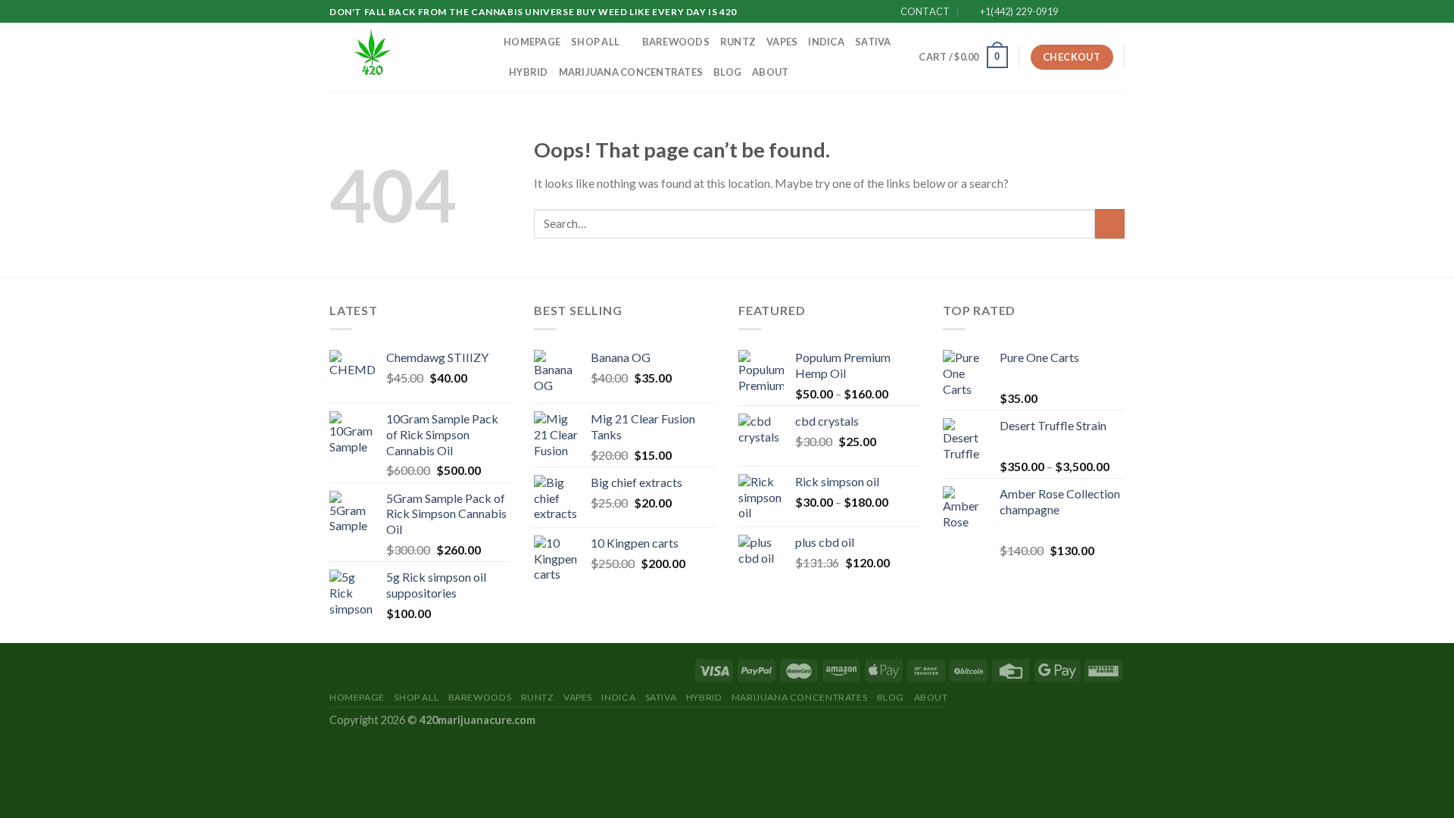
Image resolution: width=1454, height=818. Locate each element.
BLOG (727, 72)
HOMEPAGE (532, 42)
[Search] (902, 56)
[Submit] (1110, 224)
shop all (595, 42)
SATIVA (873, 42)
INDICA (826, 42)
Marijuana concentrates (631, 72)
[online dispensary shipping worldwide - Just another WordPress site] (405, 57)
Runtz (738, 42)
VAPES (781, 42)
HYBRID (528, 72)
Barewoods (676, 42)
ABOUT (770, 72)
